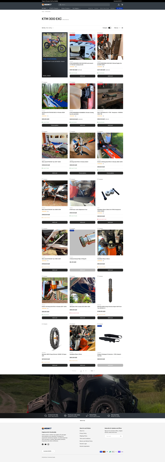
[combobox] (84, 4)
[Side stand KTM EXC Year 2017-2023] (55, 145)
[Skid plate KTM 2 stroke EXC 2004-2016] (82, 290)
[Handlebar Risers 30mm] (110, 242)
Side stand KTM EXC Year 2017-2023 (51, 161)
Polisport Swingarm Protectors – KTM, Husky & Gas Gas (109, 355)
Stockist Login (83, 443)
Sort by (44, 27)
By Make (44, 8)
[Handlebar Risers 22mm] (82, 338)
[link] (73, 371)
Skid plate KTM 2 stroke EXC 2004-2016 (80, 306)
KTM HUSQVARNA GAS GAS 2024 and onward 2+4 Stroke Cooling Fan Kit (81, 64)
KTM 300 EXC (47, 11)
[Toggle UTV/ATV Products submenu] (59, 8)
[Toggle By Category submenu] (80, 8)
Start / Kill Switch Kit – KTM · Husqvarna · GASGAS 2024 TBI (110, 113)
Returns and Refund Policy (86, 441)
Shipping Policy (83, 436)
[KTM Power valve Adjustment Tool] (82, 193)
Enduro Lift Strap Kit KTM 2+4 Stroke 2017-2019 (54, 306)
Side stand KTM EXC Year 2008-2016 (51, 209)
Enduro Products (65, 8)
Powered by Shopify (51, 457)
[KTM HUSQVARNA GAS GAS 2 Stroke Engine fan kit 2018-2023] (110, 47)
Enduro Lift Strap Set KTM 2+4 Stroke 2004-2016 (110, 161)
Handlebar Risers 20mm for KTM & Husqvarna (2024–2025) (109, 210)
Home (43, 11)
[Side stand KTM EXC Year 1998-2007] (55, 242)
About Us (90, 8)
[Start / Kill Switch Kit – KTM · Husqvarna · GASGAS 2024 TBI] (110, 96)
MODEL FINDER (47, 75)
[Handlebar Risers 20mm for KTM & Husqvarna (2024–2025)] (110, 193)
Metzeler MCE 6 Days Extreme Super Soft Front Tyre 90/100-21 (109, 307)
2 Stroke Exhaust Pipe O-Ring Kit (78, 258)
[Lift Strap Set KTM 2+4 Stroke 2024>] (82, 145)
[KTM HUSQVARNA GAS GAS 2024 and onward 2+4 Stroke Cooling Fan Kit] (82, 47)
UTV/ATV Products (53, 8)
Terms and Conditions (85, 438)
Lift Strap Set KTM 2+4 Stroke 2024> (79, 161)
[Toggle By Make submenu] (47, 8)
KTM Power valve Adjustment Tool (78, 209)
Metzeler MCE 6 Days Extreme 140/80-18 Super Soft (54, 355)
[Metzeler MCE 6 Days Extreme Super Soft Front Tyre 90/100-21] (110, 290)
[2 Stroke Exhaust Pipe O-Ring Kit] (82, 242)
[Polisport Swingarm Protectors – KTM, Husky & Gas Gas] (110, 338)
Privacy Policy (83, 433)
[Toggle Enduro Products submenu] (70, 8)
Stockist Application (85, 446)
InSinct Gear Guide (104, 8)
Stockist (113, 8)
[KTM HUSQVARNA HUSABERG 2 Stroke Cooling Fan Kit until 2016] (82, 96)
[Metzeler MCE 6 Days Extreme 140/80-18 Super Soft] (55, 338)
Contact (96, 8)
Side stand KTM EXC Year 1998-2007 (51, 258)
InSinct (46, 457)
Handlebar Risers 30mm (103, 258)
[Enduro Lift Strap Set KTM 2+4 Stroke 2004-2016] (110, 145)
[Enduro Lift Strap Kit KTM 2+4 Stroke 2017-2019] (55, 290)
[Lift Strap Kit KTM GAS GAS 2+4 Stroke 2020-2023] (55, 96)
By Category (76, 8)
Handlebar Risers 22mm (76, 354)
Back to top (82, 420)
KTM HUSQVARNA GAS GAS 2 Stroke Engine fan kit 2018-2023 (109, 64)
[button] (122, 4)
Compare (105, 27)
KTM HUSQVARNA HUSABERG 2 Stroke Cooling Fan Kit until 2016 (82, 113)
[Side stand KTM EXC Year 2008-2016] (55, 193)
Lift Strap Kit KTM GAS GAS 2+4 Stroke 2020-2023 (53, 113)
